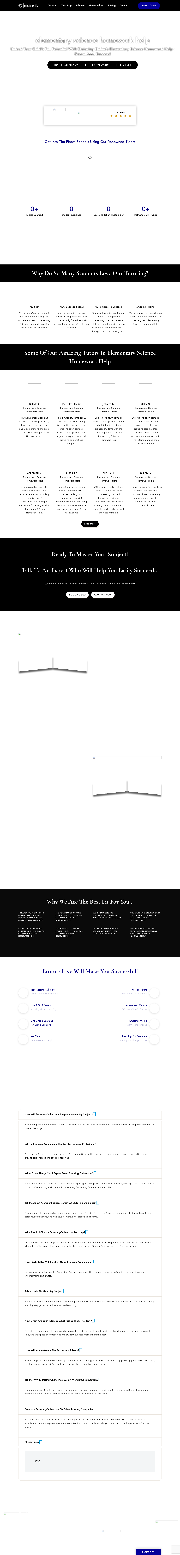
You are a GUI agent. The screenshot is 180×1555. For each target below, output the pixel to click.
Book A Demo (77, 594)
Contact (124, 5)
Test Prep (66, 5)
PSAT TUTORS (24, 1518)
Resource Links (123, 1515)
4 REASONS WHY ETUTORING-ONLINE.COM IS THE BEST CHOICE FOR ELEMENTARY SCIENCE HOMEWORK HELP (31, 917)
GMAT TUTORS (49, 1512)
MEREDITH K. (34, 473)
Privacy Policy (127, 1540)
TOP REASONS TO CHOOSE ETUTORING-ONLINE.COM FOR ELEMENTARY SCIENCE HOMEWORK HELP (69, 932)
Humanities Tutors (75, 1523)
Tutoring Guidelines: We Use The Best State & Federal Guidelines (125, 732)
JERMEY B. (108, 404)
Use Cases (121, 1529)
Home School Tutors (101, 1518)
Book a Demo (148, 5)
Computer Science (75, 1518)
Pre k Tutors (98, 1512)
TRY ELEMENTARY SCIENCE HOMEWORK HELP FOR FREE (93, 65)
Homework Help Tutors (99, 1522)
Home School (96, 5)
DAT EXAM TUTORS (51, 1521)
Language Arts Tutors (76, 1532)
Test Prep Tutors (99, 1532)
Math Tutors (73, 1512)
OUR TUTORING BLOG (124, 1519)
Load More (90, 523)
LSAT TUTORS (49, 1515)
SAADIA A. (145, 473)
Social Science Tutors (77, 1529)
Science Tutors (74, 1515)
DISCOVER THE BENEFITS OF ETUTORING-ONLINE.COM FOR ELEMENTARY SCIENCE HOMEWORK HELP (143, 932)
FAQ (37, 1461)
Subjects (80, 5)
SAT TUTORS (23, 1512)
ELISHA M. (108, 473)
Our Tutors (121, 1526)
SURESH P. (71, 473)
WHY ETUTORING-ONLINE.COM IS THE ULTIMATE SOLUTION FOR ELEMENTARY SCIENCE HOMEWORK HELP (145, 917)
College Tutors (99, 1529)
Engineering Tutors (76, 1521)
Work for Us (147, 1515)
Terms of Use (140, 1540)
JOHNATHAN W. (71, 404)
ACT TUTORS (24, 1515)
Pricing (112, 5)
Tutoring (52, 5)
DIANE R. (34, 404)
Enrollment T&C (155, 1540)
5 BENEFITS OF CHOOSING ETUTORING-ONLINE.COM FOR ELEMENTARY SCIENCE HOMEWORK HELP (32, 932)
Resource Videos (124, 1512)
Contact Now (103, 594)
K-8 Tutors (97, 1515)
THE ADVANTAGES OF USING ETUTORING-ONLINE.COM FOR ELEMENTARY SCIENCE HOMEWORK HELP (69, 917)
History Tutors (73, 1526)
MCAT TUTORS (49, 1518)
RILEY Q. (146, 404)
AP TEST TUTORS (25, 1521)
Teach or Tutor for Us (151, 1512)
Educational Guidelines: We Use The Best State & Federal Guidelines (52, 874)
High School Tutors (100, 1526)
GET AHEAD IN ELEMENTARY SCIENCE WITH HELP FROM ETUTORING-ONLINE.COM (105, 931)
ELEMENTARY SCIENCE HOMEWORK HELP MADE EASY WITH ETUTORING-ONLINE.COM (107, 915)
